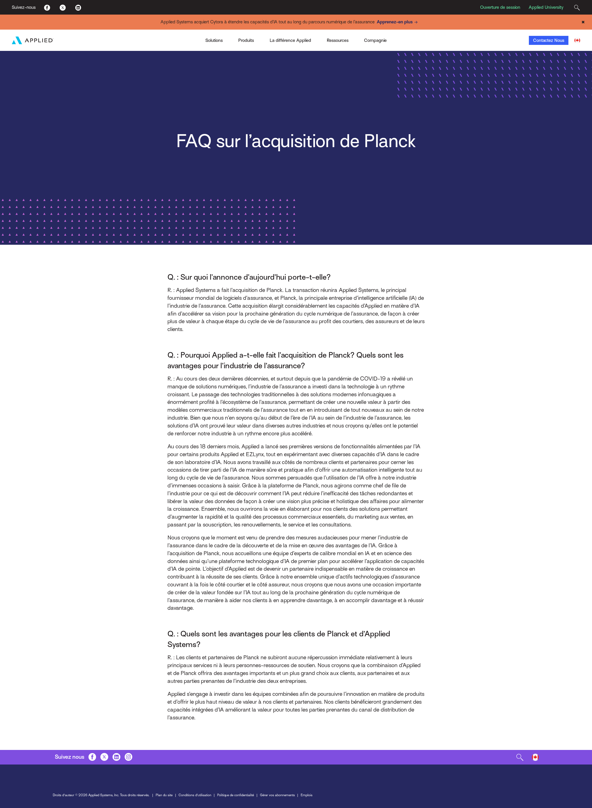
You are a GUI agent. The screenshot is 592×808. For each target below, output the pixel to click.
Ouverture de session (500, 7)
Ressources (337, 40)
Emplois (306, 795)
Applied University (546, 7)
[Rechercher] (577, 7)
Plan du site (164, 795)
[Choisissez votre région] (577, 40)
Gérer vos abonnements (277, 795)
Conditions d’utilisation (195, 795)
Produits (246, 40)
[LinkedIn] (78, 7)
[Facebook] (47, 7)
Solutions (214, 40)
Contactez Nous (548, 40)
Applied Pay (137, 38)
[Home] (32, 40)
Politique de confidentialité (235, 795)
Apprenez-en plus (395, 21)
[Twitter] (63, 7)
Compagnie (375, 40)
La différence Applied (290, 40)
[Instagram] (128, 757)
